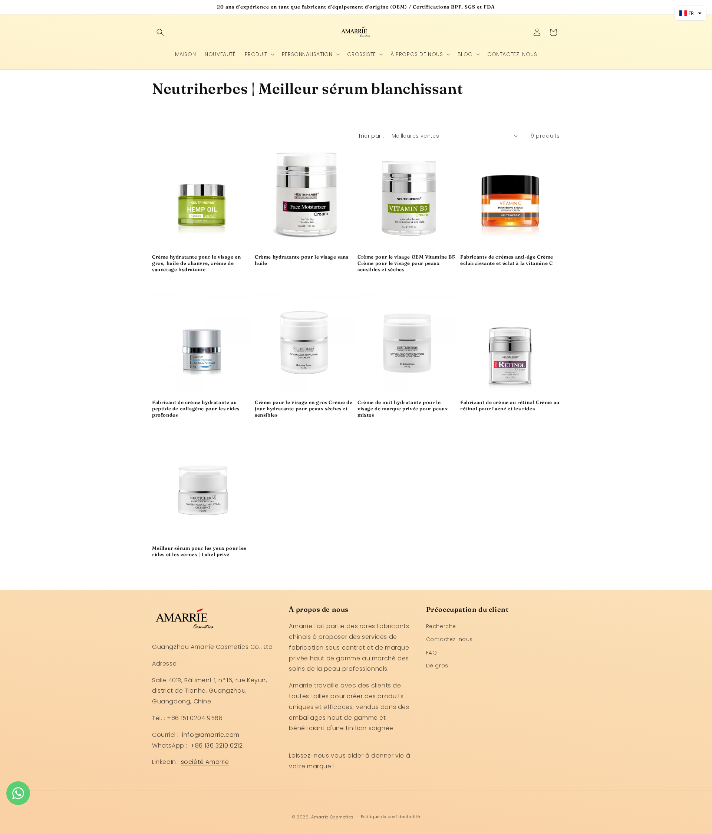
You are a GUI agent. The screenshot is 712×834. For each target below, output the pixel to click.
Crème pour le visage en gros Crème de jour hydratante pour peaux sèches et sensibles (303, 408)
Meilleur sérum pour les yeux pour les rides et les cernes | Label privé (199, 551)
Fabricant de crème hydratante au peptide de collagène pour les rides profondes (196, 408)
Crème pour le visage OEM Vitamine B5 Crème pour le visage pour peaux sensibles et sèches (406, 263)
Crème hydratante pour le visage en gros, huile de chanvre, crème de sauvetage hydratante (196, 263)
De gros (437, 665)
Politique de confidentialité (390, 817)
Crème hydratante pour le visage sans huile (302, 260)
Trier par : (371, 135)
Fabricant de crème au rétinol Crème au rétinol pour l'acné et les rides (510, 405)
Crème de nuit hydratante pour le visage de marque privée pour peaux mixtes (402, 408)
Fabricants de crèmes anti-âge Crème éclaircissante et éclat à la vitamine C (506, 260)
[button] (160, 32)
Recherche (441, 626)
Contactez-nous (449, 639)
